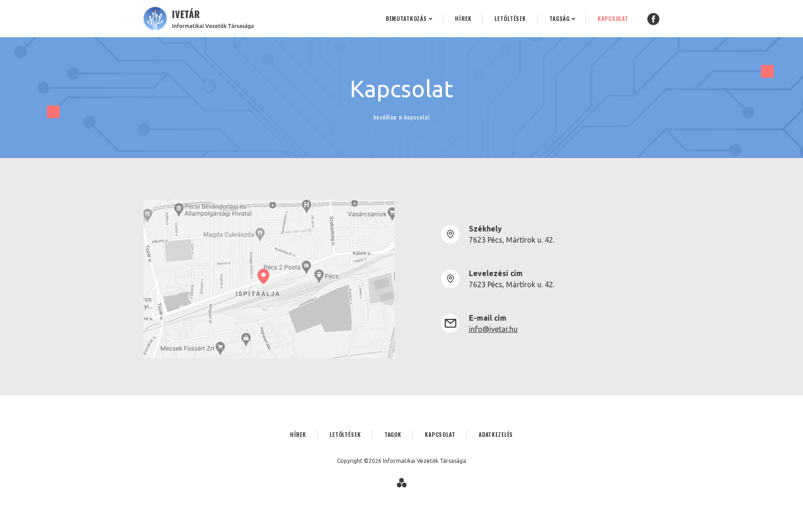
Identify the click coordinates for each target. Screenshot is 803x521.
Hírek (463, 18)
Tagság (559, 18)
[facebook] (653, 18)
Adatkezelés (496, 434)
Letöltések (510, 18)
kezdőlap (385, 117)
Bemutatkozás (406, 18)
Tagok (393, 434)
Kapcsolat (613, 18)
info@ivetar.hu (493, 329)
